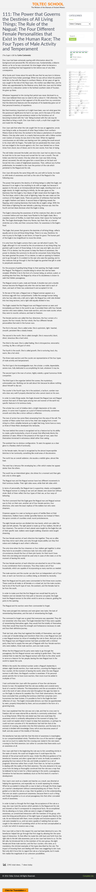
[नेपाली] (79, 89)
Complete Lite (88, 876)
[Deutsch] (82, 82)
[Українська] (82, 110)
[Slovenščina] (74, 98)
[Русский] (73, 93)
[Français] (73, 82)
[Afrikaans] (73, 72)
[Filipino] (83, 79)
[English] (84, 77)
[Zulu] (71, 115)
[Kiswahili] (85, 103)
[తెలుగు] (78, 108)
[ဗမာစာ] (72, 89)
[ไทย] (85, 108)
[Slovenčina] (74, 96)
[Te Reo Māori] (83, 86)
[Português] (74, 91)
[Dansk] (82, 74)
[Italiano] (73, 86)
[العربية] (82, 72)
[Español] (84, 101)
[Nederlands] (74, 77)
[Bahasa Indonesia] (76, 84)
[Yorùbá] (84, 113)
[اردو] (71, 113)
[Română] (83, 91)
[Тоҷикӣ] (82, 105)
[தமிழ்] (72, 108)
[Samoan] (82, 93)
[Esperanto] (74, 79)
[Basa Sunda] (74, 103)
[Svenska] (73, 105)
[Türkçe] (72, 110)
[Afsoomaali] (74, 101)
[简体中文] (73, 74)
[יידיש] (77, 113)
